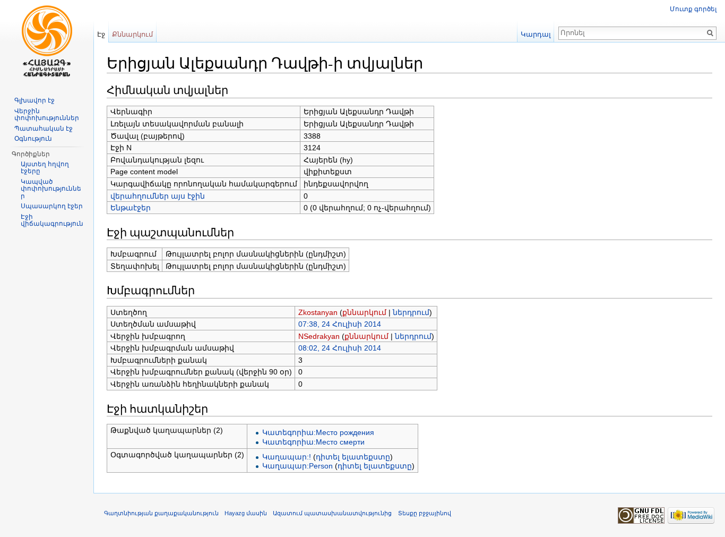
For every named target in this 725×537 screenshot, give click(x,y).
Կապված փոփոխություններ (51, 189)
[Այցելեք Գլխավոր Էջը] (46, 42)
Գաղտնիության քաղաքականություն (161, 513)
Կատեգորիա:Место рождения (318, 432)
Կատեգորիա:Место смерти (313, 442)
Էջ (101, 34)
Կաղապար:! (286, 457)
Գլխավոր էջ (34, 100)
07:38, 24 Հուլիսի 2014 (339, 324)
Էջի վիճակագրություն (52, 220)
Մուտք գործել (693, 9)
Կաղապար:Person (297, 466)
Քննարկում (132, 34)
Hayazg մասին (246, 513)
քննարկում (364, 312)
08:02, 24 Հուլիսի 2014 (339, 348)
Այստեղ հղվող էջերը (45, 167)
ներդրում (411, 312)
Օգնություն (33, 138)
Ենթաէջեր (130, 207)
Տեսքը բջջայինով (424, 513)
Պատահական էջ (43, 128)
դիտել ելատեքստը (353, 457)
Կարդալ (536, 34)
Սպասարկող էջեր (52, 206)
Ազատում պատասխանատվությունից (332, 513)
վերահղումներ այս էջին (157, 196)
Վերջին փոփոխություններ (46, 114)
